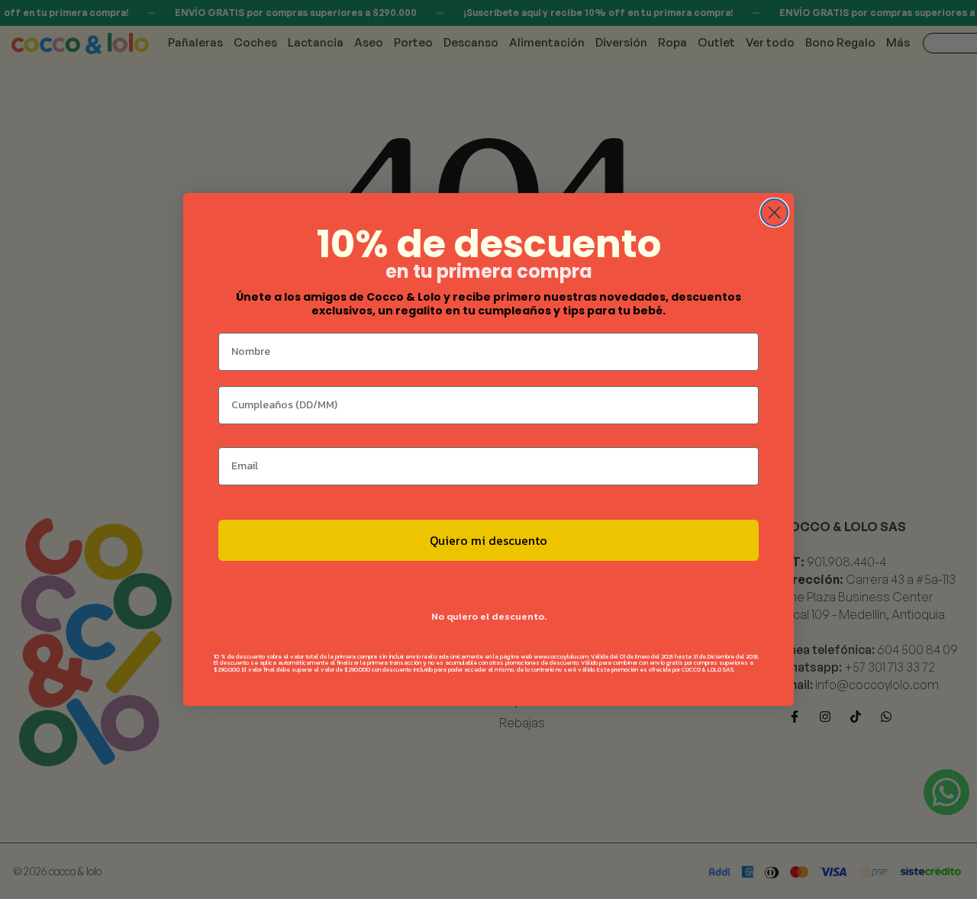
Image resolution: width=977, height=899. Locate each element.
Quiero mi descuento (488, 540)
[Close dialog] (774, 212)
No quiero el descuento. (489, 616)
